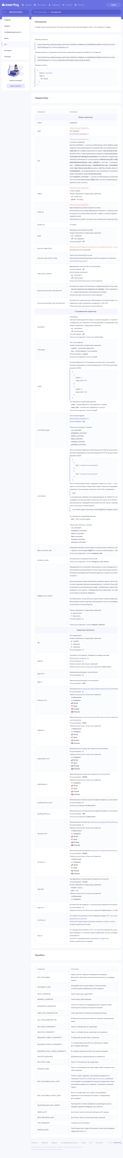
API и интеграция (40, 12)
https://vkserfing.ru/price (78, 261)
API (90, 1143)
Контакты (99, 1143)
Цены (84, 1143)
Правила (44, 1143)
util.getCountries (109, 921)
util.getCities (104, 938)
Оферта (54, 1143)
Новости (34, 1143)
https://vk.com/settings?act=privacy (92, 1078)
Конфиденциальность (69, 1143)
